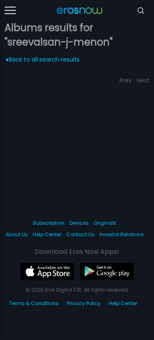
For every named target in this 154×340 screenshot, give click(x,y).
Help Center (47, 234)
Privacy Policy (84, 303)
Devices (79, 222)
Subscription (48, 222)
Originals (105, 222)
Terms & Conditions (34, 303)
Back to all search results (44, 59)
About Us (17, 234)
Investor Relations (121, 234)
